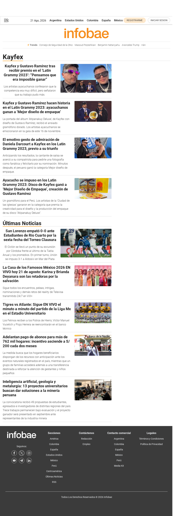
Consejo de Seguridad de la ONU (56, 45)
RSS (54, 482)
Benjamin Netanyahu (109, 45)
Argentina (55, 20)
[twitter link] (21, 453)
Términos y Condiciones (151, 438)
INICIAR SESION (159, 20)
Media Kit (119, 465)
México (118, 20)
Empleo (86, 444)
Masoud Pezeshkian (85, 45)
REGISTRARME (135, 20)
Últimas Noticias (54, 476)
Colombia (92, 20)
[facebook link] (14, 453)
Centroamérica (54, 471)
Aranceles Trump (130, 45)
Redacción (86, 438)
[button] (6, 20)
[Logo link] (86, 33)
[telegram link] (21, 460)
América (54, 438)
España (106, 20)
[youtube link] (14, 460)
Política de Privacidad (151, 444)
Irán (143, 45)
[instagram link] (29, 453)
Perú (54, 465)
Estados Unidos (74, 20)
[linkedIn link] (29, 460)
